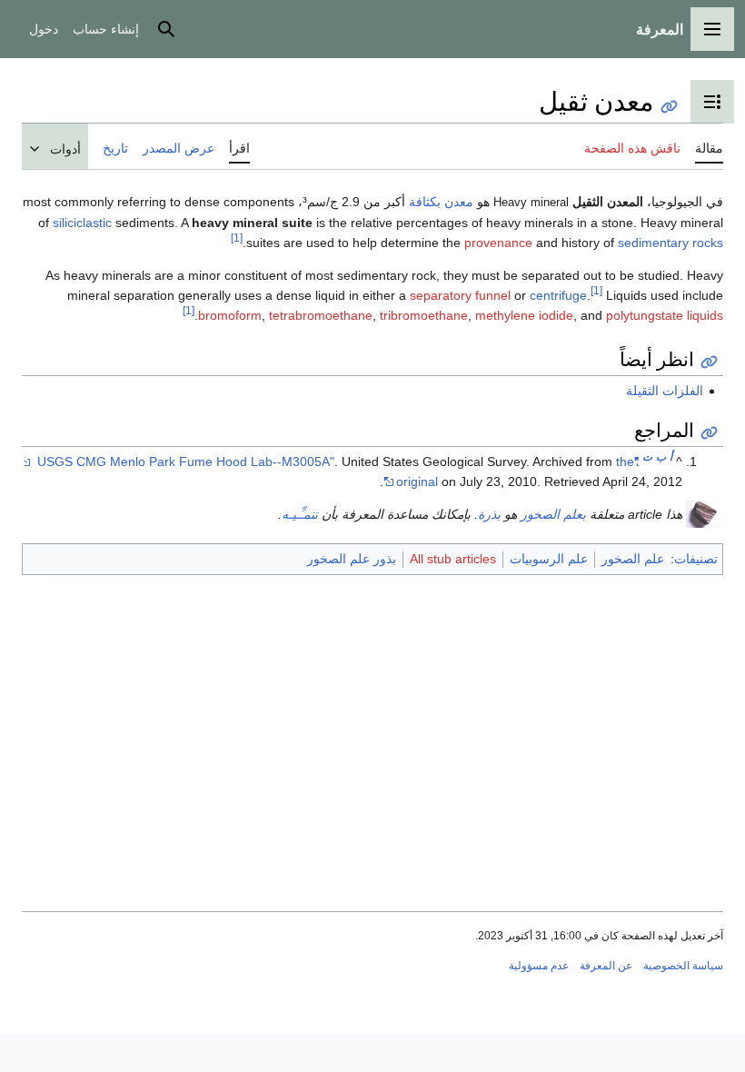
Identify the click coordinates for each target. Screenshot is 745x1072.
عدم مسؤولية (539, 965)
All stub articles (453, 558)
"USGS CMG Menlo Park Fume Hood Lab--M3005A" (338, 461)
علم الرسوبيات (549, 558)
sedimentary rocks (670, 242)
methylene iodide (524, 315)
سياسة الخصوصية (683, 965)
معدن (458, 201)
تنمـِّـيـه (300, 514)
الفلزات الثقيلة (664, 390)
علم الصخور (632, 558)
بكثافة (425, 201)
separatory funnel (460, 295)
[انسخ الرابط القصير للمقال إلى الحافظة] (669, 107)
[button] (712, 29)
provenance (498, 242)
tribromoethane (424, 315)
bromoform (230, 315)
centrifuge (558, 295)
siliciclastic (82, 222)
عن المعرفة (606, 965)
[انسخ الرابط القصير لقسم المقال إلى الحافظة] (709, 362)
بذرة (489, 514)
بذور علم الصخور (351, 558)
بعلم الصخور (553, 514)
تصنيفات (696, 558)
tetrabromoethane (320, 315)
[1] (237, 237)
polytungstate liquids (664, 315)
